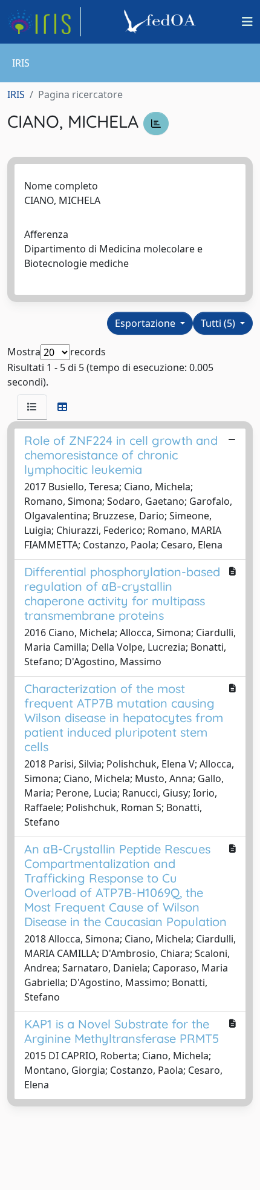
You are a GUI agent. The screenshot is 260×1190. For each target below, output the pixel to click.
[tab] (32, 406)
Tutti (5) (219, 323)
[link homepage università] (161, 21)
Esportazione (146, 323)
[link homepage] (44, 21)
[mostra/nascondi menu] (247, 22)
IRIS (16, 94)
